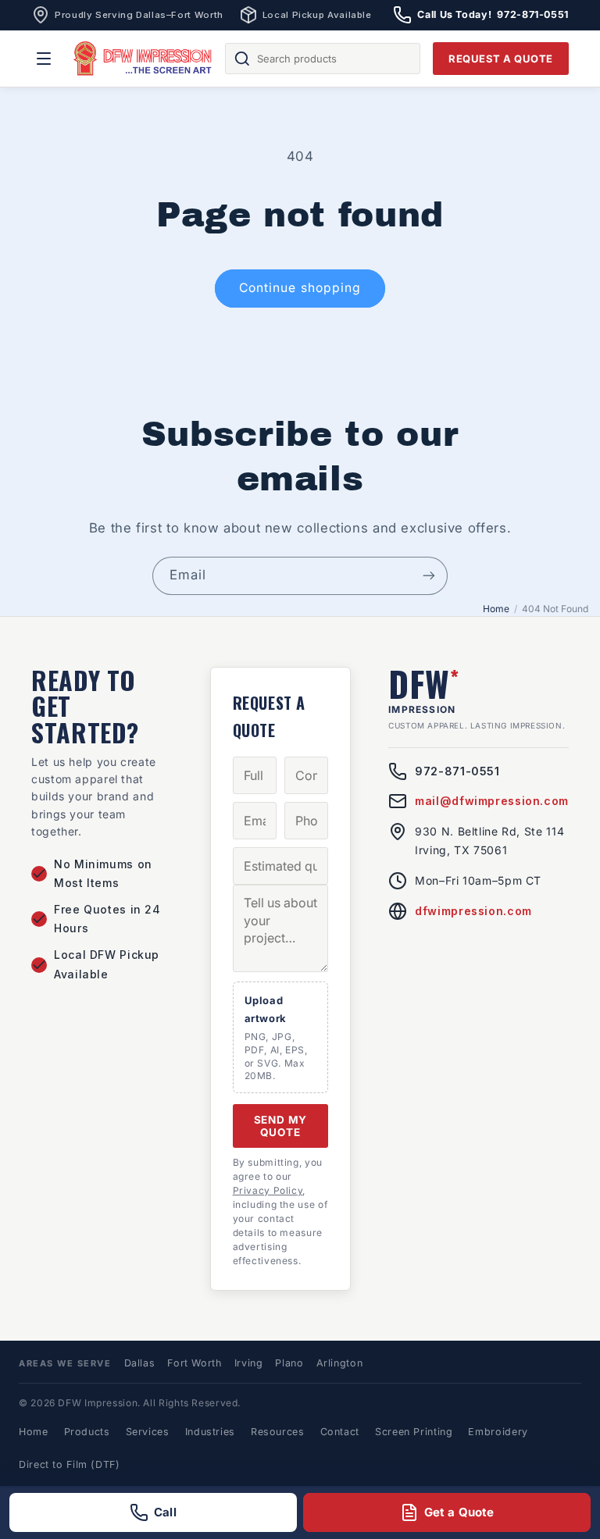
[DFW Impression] (142, 58)
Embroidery (497, 1431)
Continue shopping (300, 287)
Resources (278, 1431)
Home (496, 609)
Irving (248, 1363)
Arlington (339, 1363)
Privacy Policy (268, 1190)
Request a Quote (500, 58)
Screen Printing (413, 1431)
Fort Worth (194, 1363)
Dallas (139, 1363)
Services (148, 1431)
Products (87, 1431)
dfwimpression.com (473, 910)
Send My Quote (281, 1125)
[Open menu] (44, 58)
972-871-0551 (457, 771)
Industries (210, 1431)
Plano (289, 1363)
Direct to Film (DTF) (69, 1464)
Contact (339, 1431)
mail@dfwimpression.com (492, 800)
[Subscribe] (429, 576)
